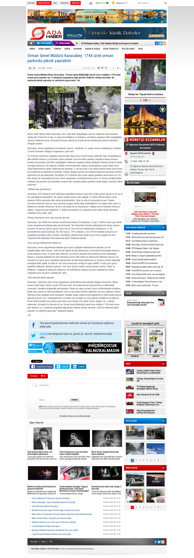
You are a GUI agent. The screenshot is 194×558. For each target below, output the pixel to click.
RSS (51, 542)
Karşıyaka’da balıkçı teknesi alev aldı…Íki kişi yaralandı (144, 268)
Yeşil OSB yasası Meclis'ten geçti (45, 506)
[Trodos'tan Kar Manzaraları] (135, 448)
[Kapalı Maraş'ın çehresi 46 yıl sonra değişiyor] (135, 432)
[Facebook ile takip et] (156, 43)
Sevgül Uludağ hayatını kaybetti (141, 259)
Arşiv (55, 3)
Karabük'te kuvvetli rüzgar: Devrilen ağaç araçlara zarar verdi (56, 510)
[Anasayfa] (31, 43)
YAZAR (128, 293)
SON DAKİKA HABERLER (135, 227)
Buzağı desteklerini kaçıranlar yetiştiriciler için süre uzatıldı (55, 530)
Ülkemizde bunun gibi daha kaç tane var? (145, 237)
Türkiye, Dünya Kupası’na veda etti (150, 380)
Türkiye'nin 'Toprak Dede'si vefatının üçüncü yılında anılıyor (145, 95)
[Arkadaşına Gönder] (102, 68)
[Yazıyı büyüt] (118, 68)
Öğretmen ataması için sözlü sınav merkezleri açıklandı (54, 522)
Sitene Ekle (64, 3)
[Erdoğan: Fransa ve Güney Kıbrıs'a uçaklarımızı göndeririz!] (155, 495)
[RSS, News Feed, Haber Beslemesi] (164, 43)
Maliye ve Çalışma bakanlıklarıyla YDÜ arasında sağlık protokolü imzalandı (143, 257)
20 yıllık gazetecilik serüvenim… (141, 233)
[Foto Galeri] (44, 43)
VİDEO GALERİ (131, 468)
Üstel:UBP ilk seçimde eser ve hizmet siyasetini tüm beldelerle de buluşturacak (143, 272)
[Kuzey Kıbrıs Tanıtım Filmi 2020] (135, 479)
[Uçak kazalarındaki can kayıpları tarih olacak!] (155, 448)
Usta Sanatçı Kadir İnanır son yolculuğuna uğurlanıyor (145, 276)
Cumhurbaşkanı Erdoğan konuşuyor (46, 526)
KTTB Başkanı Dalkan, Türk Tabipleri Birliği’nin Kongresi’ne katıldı (142, 250)
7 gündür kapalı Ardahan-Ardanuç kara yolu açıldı (51, 534)
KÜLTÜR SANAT (133, 183)
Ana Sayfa (31, 3)
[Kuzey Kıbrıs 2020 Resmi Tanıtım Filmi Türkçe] (155, 479)
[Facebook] (30, 68)
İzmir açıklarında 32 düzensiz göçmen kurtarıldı (51, 498)
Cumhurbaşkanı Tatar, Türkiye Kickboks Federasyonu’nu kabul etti (149, 404)
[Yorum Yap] (98, 68)
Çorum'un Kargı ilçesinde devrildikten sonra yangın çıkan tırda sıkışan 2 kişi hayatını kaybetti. (106, 490)
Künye (43, 542)
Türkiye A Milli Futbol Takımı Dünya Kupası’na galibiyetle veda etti (149, 372)
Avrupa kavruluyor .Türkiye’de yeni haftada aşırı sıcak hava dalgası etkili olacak (145, 279)
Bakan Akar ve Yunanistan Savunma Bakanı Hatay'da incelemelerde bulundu (62, 514)
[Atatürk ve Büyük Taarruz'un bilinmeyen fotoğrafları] (155, 432)
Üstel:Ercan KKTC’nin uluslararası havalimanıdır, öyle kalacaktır (142, 265)
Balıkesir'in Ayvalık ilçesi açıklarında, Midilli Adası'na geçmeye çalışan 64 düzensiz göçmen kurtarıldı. (41, 490)
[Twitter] (34, 68)
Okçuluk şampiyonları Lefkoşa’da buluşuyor (146, 412)
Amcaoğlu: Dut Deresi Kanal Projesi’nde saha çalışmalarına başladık (144, 246)
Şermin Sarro (140, 302)
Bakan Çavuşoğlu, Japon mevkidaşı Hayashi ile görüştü (53, 502)
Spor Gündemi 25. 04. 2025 (148, 395)
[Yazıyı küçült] (112, 68)
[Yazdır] (106, 68)
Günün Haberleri (44, 3)
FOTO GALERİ (131, 421)
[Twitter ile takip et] (160, 43)
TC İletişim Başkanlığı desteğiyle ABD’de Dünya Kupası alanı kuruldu (147, 388)
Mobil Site (75, 3)
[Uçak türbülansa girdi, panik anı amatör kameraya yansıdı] (135, 495)
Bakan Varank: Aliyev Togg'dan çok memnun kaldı (51, 518)
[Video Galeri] (63, 43)
